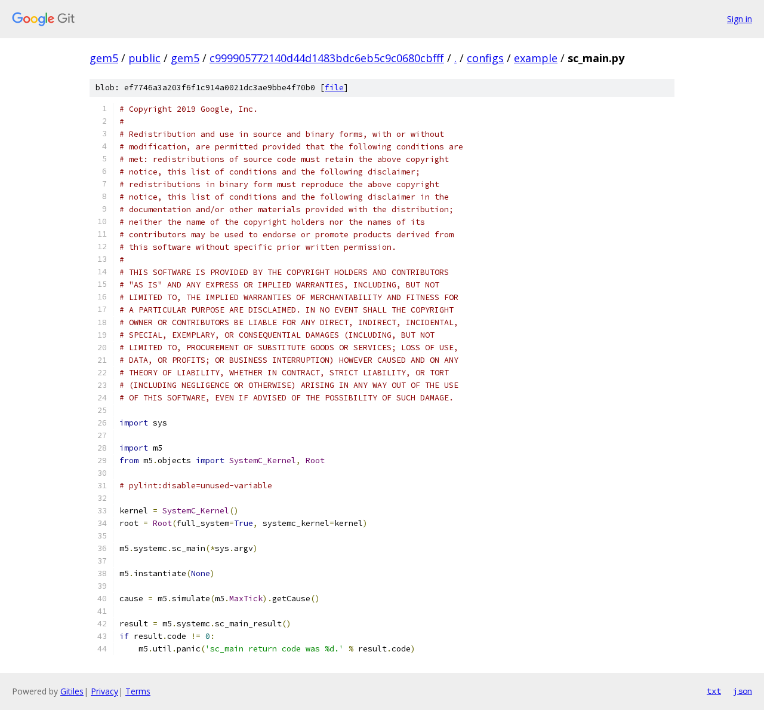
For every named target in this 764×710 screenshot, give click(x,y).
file (334, 87)
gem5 (104, 58)
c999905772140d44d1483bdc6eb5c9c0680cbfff (327, 58)
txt (714, 690)
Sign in (739, 19)
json (742, 690)
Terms (137, 691)
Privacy (104, 691)
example (535, 58)
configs (485, 58)
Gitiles (72, 691)
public (144, 58)
